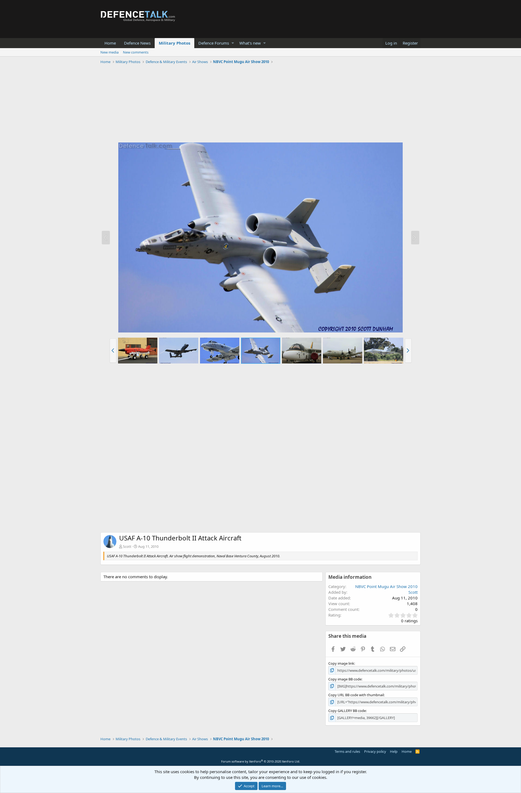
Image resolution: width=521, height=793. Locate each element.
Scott (127, 546)
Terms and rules (347, 751)
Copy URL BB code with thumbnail (356, 694)
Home (110, 43)
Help (394, 751)
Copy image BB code (344, 679)
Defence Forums (213, 43)
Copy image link (341, 663)
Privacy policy (375, 751)
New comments (135, 52)
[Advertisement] (260, 104)
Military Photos (174, 43)
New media (109, 52)
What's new (250, 43)
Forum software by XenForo (260, 761)
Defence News (137, 43)
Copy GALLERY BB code (347, 710)
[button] (232, 43)
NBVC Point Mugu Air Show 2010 (386, 586)
